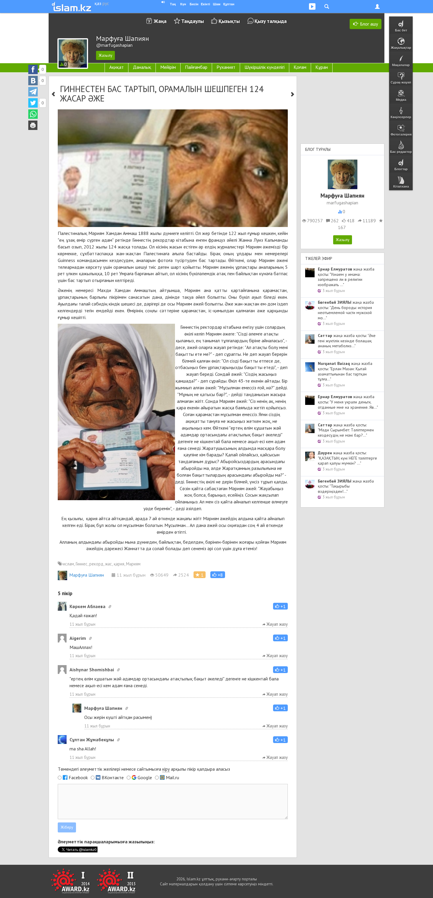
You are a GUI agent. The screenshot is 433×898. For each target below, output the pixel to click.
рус (106, 3)
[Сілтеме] (109, 606)
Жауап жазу (276, 624)
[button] (217, 574)
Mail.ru (172, 777)
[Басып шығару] (33, 125)
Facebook (78, 777)
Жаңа (160, 21)
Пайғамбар (196, 67)
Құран (321, 67)
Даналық (142, 67)
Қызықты (229, 21)
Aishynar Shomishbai (92, 669)
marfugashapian (342, 203)
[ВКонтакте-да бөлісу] (33, 80)
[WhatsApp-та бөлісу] (33, 114)
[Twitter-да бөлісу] (33, 103)
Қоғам (300, 67)
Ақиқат (116, 67)
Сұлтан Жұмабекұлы (92, 739)
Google (145, 777)
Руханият (225, 67)
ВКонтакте (113, 777)
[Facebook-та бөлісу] (33, 69)
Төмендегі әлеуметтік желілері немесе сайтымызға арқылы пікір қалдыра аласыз (144, 769)
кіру (166, 769)
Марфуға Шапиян (86, 575)
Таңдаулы (192, 21)
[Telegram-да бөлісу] (33, 91)
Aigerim (78, 638)
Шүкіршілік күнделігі (264, 67)
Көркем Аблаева (87, 606)
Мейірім (168, 67)
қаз (98, 3)
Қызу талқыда (270, 21)
